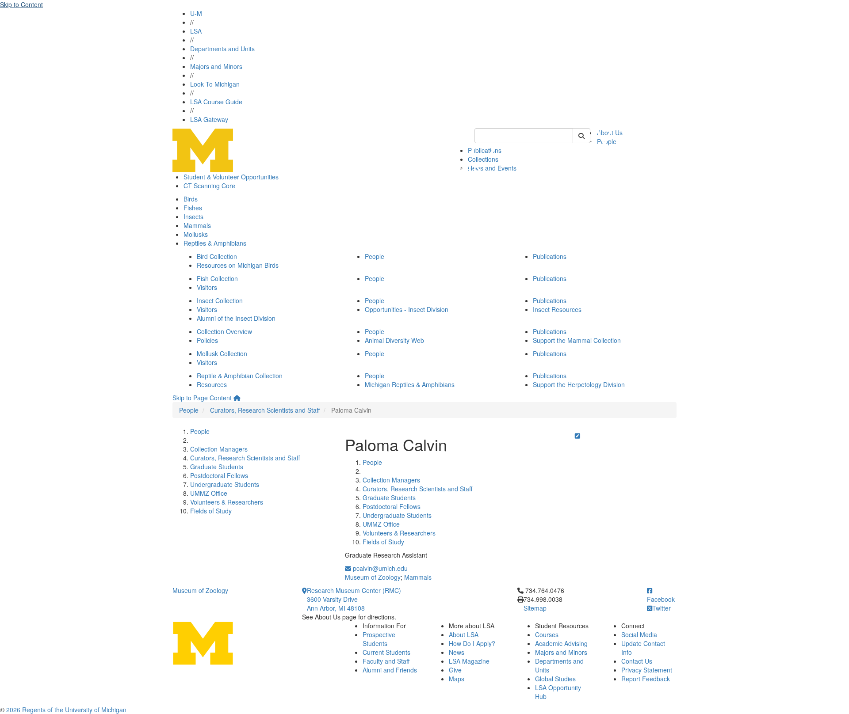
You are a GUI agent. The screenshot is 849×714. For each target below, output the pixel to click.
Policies (207, 340)
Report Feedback (645, 678)
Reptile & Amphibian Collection (240, 375)
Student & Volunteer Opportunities (231, 176)
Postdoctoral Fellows (219, 475)
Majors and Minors (216, 66)
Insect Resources (557, 309)
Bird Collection (217, 256)
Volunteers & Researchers (226, 502)
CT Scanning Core (209, 185)
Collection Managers (219, 448)
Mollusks (196, 234)
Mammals (197, 225)
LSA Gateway (209, 119)
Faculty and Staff (386, 661)
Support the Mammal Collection (577, 340)
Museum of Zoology (373, 577)
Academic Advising (561, 643)
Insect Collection (220, 300)
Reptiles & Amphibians (215, 243)
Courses (546, 634)
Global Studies (555, 678)
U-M (196, 13)
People (374, 256)
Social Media (639, 634)
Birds (191, 198)
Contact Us (636, 661)
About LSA (463, 634)
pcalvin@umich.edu (379, 568)
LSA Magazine (469, 661)
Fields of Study (211, 510)
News (456, 652)
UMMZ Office (208, 493)
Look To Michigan (215, 84)
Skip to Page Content (202, 397)
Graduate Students (216, 466)
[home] (237, 397)
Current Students (386, 652)
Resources (212, 384)
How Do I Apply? (472, 643)
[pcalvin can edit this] (577, 435)
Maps (456, 678)
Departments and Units (222, 48)
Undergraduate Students (224, 484)
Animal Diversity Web (394, 340)
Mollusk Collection (222, 353)
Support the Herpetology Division (579, 384)
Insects (193, 216)
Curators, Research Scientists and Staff (265, 410)
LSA (196, 31)
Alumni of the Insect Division (236, 318)
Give (455, 669)
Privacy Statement (646, 669)
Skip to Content (21, 4)
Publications (549, 256)
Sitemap (535, 608)
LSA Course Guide (216, 101)
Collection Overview (224, 331)
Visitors (207, 287)
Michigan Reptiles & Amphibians (410, 384)
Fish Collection (217, 278)
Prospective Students (379, 639)
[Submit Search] (581, 135)
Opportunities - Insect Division (406, 309)
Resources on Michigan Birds (238, 265)
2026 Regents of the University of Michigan (66, 709)
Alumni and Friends (390, 669)
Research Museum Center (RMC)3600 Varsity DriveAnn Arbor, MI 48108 (354, 599)
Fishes (193, 207)
